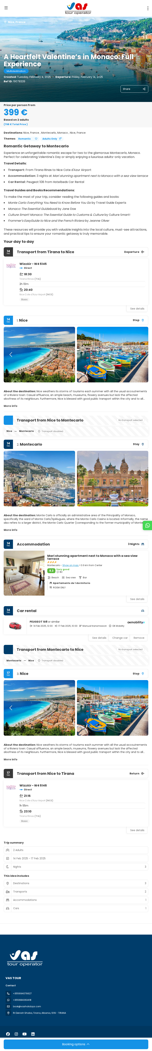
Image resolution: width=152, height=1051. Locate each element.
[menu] (148, 8)
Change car (120, 638)
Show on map (70, 565)
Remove (139, 638)
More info (10, 406)
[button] (11, 354)
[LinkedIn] (33, 1034)
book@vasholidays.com (27, 1006)
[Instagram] (16, 1034)
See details (137, 308)
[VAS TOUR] (24, 958)
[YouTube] (24, 1034)
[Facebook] (8, 1034)
